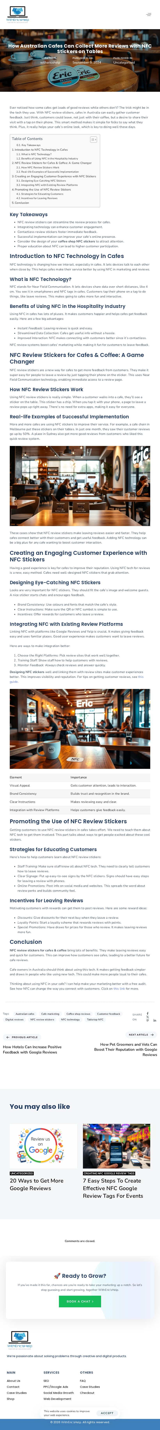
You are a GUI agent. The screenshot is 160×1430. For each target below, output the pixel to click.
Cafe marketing (50, 1014)
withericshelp (50, 62)
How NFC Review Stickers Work (40, 167)
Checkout (87, 1393)
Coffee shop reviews (78, 1014)
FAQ (83, 1381)
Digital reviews (14, 1019)
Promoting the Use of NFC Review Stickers (43, 189)
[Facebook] (147, 1013)
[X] (147, 1017)
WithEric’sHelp (71, 1422)
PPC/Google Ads (56, 1387)
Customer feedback (108, 1014)
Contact (13, 1387)
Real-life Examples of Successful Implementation (50, 172)
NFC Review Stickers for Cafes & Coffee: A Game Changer (53, 163)
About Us (13, 1381)
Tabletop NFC (95, 1019)
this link (119, 989)
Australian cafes (25, 1014)
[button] (148, 14)
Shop (10, 1399)
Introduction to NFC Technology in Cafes (41, 150)
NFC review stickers (42, 1019)
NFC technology (70, 1019)
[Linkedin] (154, 1020)
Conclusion (22, 203)
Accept (107, 1413)
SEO (46, 1381)
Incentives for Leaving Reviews (39, 198)
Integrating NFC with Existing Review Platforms (49, 185)
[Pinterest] (147, 1020)
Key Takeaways (31, 145)
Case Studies (17, 1393)
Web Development (58, 1399)
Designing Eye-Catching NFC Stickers (43, 181)
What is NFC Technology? (36, 154)
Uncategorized (124, 62)
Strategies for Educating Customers (42, 194)
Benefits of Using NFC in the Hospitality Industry (49, 158)
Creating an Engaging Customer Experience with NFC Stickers (55, 176)
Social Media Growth (59, 1393)
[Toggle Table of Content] (91, 139)
